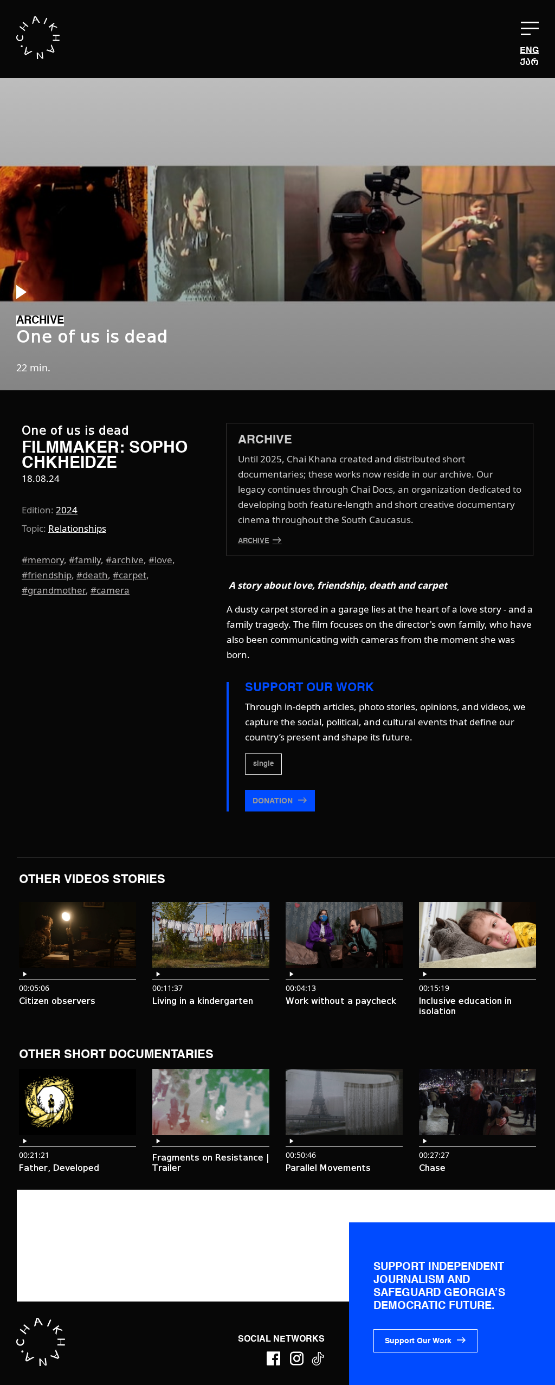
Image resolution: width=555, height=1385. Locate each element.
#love (160, 559)
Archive (253, 541)
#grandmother (54, 590)
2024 (67, 510)
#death (92, 575)
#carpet (129, 575)
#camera (110, 590)
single (263, 764)
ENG (529, 51)
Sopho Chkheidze (105, 456)
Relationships (77, 528)
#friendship (47, 575)
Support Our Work (418, 1341)
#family (85, 559)
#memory (43, 559)
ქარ (529, 62)
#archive (125, 559)
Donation (274, 801)
